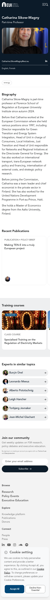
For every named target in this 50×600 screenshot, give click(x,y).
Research (8, 492)
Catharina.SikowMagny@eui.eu (15, 61)
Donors (6, 522)
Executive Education (15, 500)
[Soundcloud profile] (21, 545)
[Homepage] (10, 4)
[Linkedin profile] (3, 545)
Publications (9, 518)
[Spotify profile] (26, 545)
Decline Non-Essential (35, 589)
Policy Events (10, 496)
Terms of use (42, 451)
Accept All (14, 589)
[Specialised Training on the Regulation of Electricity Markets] (24, 320)
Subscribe (23, 469)
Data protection (10, 453)
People (6, 535)
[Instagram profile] (14, 545)
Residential (11, 315)
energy (7, 83)
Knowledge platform (13, 514)
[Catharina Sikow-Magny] (7, 279)
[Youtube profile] (9, 545)
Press (5, 539)
